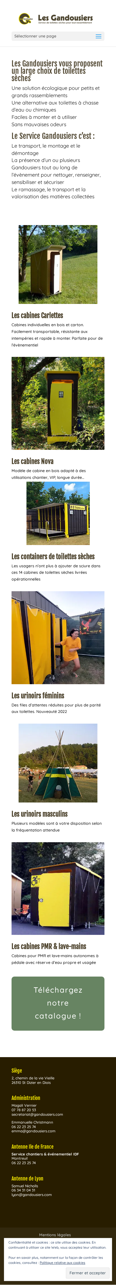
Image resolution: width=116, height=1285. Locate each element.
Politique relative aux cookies (62, 1262)
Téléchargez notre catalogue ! (58, 1003)
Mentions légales (55, 1234)
